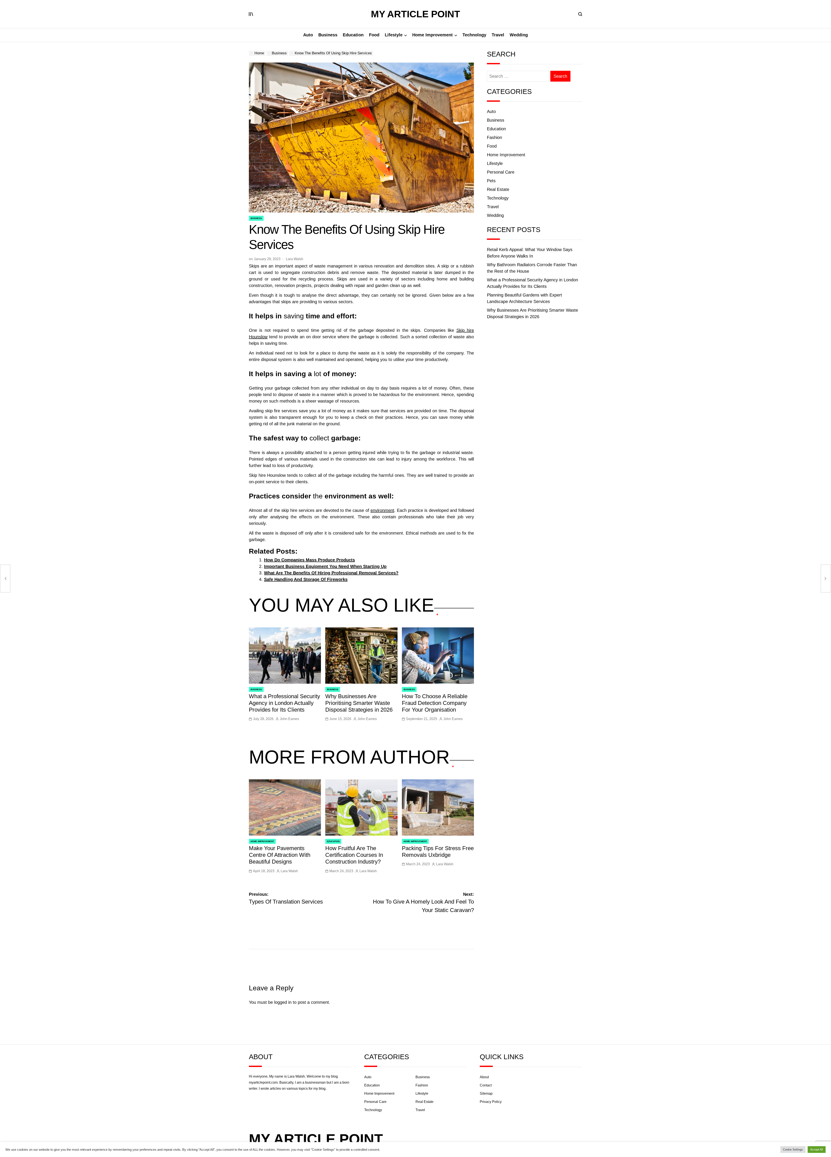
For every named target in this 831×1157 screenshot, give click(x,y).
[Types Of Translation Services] (5, 578)
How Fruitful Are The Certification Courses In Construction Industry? (354, 855)
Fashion (494, 137)
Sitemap (486, 1093)
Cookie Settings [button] (793, 1149)
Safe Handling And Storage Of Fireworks (306, 579)
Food (374, 34)
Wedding (519, 34)
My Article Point (415, 14)
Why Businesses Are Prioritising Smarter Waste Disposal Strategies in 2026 (359, 703)
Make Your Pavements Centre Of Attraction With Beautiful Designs (279, 855)
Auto (308, 34)
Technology (474, 34)
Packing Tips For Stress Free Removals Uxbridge (438, 851)
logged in (282, 1002)
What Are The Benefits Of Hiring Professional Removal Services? (331, 572)
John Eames (289, 719)
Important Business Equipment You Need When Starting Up (325, 566)
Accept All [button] (816, 1149)
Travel (498, 34)
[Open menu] (251, 14)
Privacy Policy (491, 1102)
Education (353, 34)
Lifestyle (394, 34)
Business (327, 34)
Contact (486, 1085)
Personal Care (500, 172)
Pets (491, 180)
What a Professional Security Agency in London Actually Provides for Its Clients (284, 703)
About (484, 1077)
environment (382, 510)
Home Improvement (432, 34)
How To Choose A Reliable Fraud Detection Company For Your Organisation (434, 703)
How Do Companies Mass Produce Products (309, 560)
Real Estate (498, 189)
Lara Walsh (294, 259)
